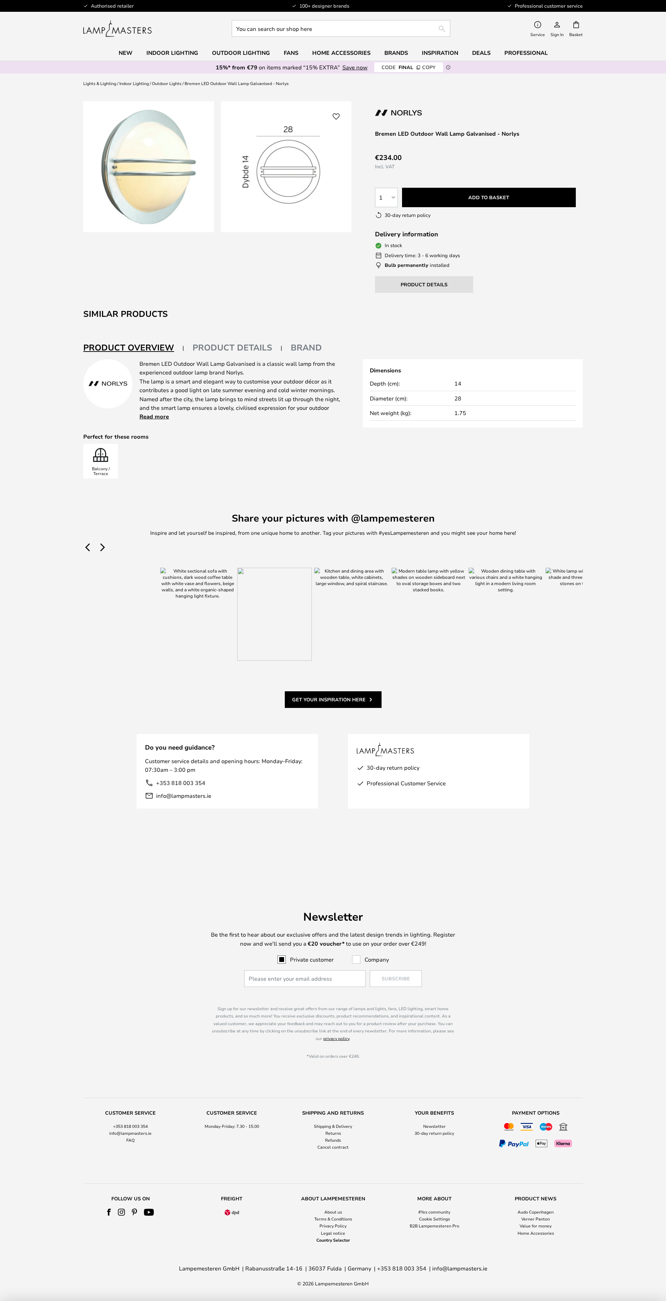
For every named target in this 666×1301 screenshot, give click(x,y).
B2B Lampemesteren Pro (434, 1225)
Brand (306, 347)
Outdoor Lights (166, 83)
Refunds (333, 1140)
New (126, 53)
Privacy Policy (333, 1225)
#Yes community (434, 1212)
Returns (333, 1133)
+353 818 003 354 (180, 782)
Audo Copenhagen (536, 1212)
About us (333, 1212)
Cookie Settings (434, 1219)
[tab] (133, 348)
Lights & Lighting (99, 83)
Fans (291, 53)
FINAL (409, 67)
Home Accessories (536, 1233)
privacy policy (336, 1038)
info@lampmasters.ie (183, 795)
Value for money (536, 1225)
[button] (336, 117)
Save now (355, 67)
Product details (232, 347)
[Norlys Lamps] (412, 112)
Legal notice (333, 1233)
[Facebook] (109, 1212)
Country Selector (333, 1240)
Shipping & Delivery (333, 1126)
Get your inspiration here (329, 699)
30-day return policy (434, 1133)
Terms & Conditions (333, 1219)
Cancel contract (333, 1147)
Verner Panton (535, 1219)
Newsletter (434, 1126)
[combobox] (341, 28)
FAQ (130, 1140)
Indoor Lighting (134, 83)
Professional (526, 53)
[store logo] (117, 28)
